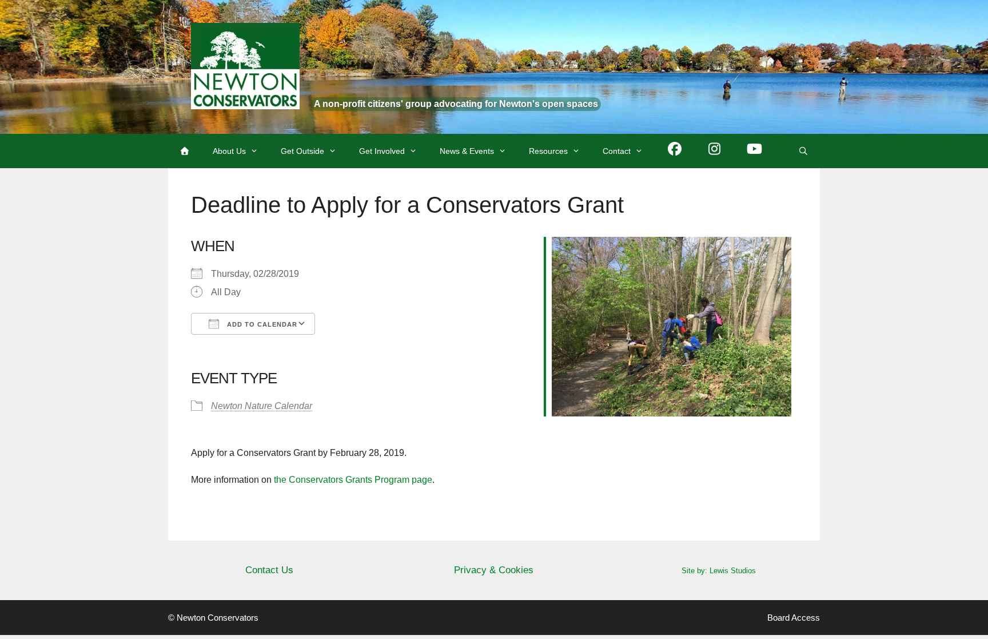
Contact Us (269, 570)
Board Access (793, 617)
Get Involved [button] (382, 151)
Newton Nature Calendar (261, 406)
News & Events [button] (467, 151)
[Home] (184, 151)
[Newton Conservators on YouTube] (755, 151)
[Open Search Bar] (803, 151)
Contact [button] (617, 151)
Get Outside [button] (302, 151)
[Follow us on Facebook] (675, 151)
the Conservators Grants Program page (353, 480)
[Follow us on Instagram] (715, 151)
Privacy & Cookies (493, 570)
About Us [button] (229, 151)
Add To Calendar (261, 324)
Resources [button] (548, 151)
